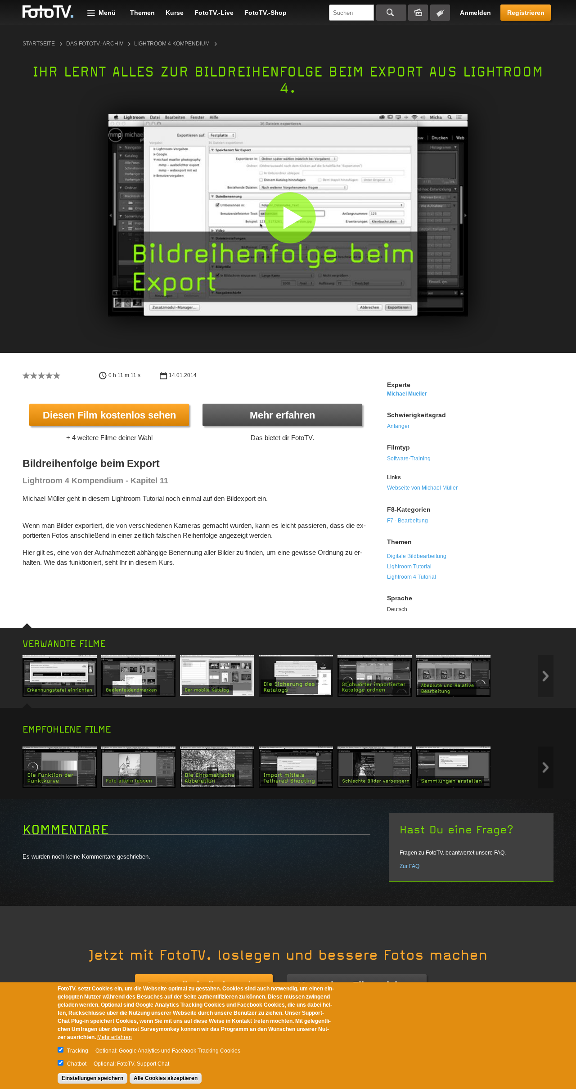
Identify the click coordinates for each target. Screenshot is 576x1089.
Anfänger (398, 426)
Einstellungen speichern (92, 1078)
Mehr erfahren (282, 415)
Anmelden (475, 12)
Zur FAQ (409, 866)
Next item (546, 676)
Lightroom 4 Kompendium (172, 43)
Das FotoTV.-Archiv (94, 43)
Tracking (77, 1051)
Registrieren (525, 12)
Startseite (38, 43)
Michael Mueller (407, 394)
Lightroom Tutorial (409, 566)
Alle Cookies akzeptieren (166, 1078)
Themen (142, 12)
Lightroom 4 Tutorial (411, 577)
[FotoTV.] (48, 12)
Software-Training (409, 458)
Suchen (391, 12)
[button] (290, 217)
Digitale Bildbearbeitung (416, 556)
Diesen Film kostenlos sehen (109, 415)
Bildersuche (418, 12)
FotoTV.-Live (214, 12)
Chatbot (76, 1064)
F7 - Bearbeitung (407, 521)
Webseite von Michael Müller (422, 488)
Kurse (175, 12)
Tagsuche (440, 12)
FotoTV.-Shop (265, 12)
